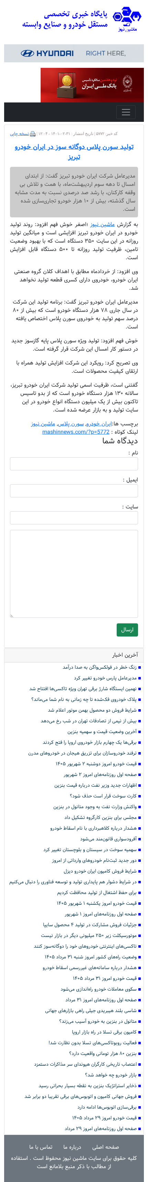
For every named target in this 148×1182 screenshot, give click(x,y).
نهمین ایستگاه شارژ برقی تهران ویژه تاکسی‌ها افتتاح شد (83, 689)
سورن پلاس (71, 423)
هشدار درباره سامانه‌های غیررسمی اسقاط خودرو (90, 968)
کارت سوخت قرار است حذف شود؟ (103, 796)
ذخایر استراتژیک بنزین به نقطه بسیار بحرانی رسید (88, 1086)
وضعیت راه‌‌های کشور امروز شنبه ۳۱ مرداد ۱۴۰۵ (91, 957)
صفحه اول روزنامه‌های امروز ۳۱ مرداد (101, 1000)
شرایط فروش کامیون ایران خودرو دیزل (100, 871)
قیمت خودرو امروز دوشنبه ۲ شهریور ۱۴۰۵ (96, 764)
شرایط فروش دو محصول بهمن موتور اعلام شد (92, 710)
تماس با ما (40, 1147)
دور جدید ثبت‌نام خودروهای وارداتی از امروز (94, 861)
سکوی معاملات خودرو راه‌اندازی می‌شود (99, 989)
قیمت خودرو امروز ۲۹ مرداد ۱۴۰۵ (104, 1118)
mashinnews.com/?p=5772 (75, 432)
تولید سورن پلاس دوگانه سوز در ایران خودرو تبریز (74, 152)
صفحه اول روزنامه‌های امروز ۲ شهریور (100, 775)
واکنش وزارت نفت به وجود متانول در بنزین (95, 807)
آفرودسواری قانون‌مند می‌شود (108, 839)
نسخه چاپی (19, 133)
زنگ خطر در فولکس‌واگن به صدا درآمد (100, 667)
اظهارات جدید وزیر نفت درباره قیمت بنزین (95, 785)
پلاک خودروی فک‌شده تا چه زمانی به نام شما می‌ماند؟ (84, 700)
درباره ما (72, 1147)
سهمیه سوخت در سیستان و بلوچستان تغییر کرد (90, 850)
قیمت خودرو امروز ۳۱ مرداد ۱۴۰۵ (105, 979)
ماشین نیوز (43, 423)
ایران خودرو (99, 423)
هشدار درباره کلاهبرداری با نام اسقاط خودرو (93, 828)
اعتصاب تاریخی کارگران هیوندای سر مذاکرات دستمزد (85, 1064)
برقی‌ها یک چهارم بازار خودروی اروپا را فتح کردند (90, 743)
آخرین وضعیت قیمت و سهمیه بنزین (102, 732)
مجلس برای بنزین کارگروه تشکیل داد (100, 818)
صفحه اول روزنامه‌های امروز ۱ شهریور (101, 914)
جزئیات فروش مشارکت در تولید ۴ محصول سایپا (90, 925)
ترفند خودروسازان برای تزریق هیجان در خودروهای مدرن (82, 753)
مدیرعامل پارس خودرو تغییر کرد (105, 678)
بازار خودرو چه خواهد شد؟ (111, 1075)
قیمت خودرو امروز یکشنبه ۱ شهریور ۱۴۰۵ (97, 904)
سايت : (122, 507)
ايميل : (122, 480)
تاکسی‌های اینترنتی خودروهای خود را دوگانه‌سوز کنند (85, 946)
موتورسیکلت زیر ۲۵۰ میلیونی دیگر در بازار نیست (89, 936)
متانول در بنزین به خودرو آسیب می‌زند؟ (98, 1022)
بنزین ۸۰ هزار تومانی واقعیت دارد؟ (103, 1054)
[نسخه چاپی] (32, 133)
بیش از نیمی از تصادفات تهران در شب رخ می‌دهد (89, 721)
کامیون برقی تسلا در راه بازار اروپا (104, 1032)
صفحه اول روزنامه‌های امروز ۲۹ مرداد (101, 1129)
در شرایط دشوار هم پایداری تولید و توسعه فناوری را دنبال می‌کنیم (73, 882)
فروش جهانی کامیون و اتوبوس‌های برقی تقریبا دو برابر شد (80, 1097)
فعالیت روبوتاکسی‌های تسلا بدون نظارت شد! (93, 1043)
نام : (123, 453)
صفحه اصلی (105, 1147)
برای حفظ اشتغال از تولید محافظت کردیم (97, 893)
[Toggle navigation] (126, 112)
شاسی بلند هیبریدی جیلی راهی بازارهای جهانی (91, 1011)
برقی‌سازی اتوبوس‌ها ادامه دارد (107, 1107)
